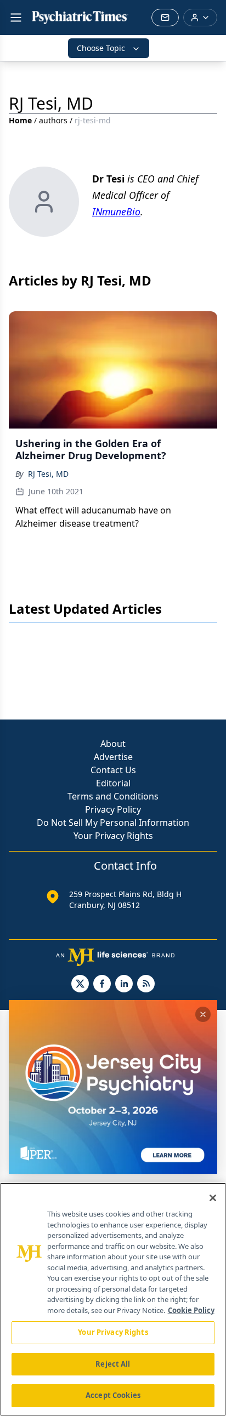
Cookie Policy (191, 1310)
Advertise (113, 757)
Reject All (112, 1364)
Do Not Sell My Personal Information (113, 823)
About (113, 744)
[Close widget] (203, 1014)
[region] (113, 1299)
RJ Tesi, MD (48, 474)
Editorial (113, 783)
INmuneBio (116, 211)
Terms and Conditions (113, 796)
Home (20, 120)
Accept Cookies (113, 1395)
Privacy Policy (113, 809)
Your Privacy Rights (113, 836)
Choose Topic (101, 48)
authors (53, 120)
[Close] (213, 1198)
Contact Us (113, 770)
